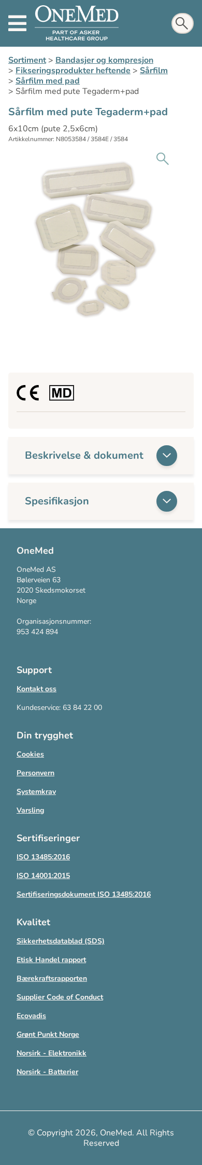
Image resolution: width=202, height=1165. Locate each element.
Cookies (30, 754)
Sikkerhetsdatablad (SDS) (61, 941)
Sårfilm (154, 70)
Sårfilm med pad (48, 81)
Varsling (30, 810)
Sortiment (27, 60)
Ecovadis (31, 1016)
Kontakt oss (36, 689)
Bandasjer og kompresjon (104, 60)
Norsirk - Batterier (47, 1072)
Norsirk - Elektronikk (51, 1053)
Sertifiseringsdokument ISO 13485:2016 (84, 894)
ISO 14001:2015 (43, 876)
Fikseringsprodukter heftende (73, 70)
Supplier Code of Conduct (60, 997)
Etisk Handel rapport (51, 960)
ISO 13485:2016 (43, 857)
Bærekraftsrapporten (52, 978)
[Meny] (17, 23)
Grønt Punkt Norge (48, 1034)
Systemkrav (36, 792)
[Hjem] (77, 23)
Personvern (35, 773)
